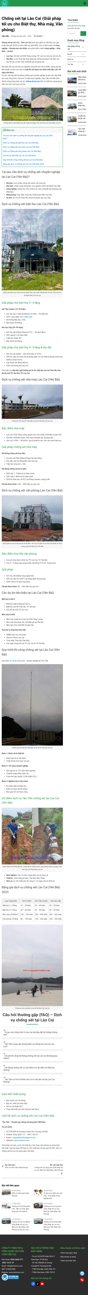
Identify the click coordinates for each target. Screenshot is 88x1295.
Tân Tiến (5, 36)
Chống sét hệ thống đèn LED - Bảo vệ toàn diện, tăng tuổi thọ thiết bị (21, 1208)
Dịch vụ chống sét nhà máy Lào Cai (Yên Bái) (21, 147)
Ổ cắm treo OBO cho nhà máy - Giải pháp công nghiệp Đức (53, 1195)
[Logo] (4, 3)
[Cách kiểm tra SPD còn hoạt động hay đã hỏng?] (72, 93)
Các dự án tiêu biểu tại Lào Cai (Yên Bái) (19, 155)
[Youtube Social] (42, 1284)
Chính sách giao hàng (68, 1253)
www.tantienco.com (16, 1272)
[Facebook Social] (33, 1284)
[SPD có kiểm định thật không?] (6, 1194)
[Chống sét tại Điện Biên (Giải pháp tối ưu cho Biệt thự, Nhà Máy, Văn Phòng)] (38, 1224)
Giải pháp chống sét (73, 47)
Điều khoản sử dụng (68, 1257)
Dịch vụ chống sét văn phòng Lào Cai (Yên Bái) (22, 151)
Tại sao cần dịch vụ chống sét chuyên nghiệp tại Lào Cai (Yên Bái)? (28, 137)
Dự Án (69, 54)
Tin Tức (70, 64)
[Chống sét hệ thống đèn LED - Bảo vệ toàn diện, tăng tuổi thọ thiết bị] (6, 1208)
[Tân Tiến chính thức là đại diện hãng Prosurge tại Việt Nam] (72, 132)
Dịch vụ (70, 59)
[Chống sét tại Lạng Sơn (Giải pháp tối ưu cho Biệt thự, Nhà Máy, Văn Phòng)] (38, 1208)
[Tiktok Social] (38, 1284)
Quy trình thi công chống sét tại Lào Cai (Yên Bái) (23, 160)
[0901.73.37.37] (82, 1273)
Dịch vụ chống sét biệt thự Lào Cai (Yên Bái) (21, 143)
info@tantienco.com (15, 1266)
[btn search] (83, 33)
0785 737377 (50, 1272)
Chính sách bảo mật (68, 1261)
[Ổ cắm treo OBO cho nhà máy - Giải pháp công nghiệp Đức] (38, 1194)
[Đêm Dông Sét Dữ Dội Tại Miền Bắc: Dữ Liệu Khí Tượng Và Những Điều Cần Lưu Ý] (72, 80)
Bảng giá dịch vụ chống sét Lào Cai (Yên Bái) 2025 (23, 164)
